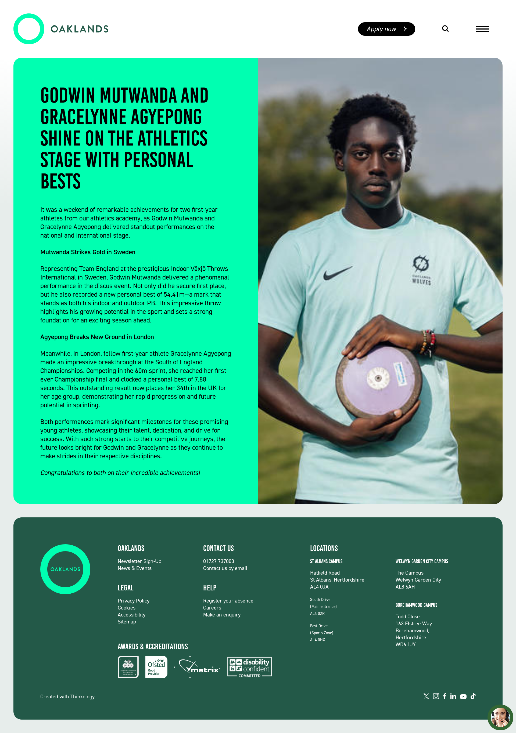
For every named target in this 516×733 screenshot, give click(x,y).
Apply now (381, 28)
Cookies (126, 607)
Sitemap (127, 621)
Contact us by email (225, 568)
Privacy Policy (133, 600)
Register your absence (228, 600)
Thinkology (82, 696)
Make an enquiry (222, 614)
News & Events (135, 568)
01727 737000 (218, 561)
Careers (212, 607)
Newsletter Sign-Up (139, 561)
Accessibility (131, 614)
